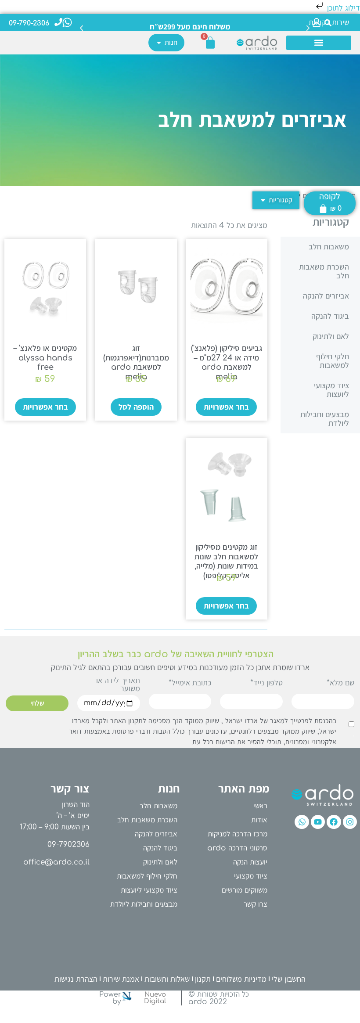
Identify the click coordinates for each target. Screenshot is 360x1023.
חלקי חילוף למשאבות (332, 361)
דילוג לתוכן (342, 8)
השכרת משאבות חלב (324, 271)
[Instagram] (350, 822)
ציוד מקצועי (250, 876)
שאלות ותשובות (167, 979)
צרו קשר (255, 904)
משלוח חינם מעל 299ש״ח (190, 27)
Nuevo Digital (155, 998)
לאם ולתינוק (331, 336)
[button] (81, 20)
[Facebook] (334, 822)
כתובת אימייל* (190, 683)
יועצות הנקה (250, 862)
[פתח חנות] (158, 42)
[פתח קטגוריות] (262, 200)
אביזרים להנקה (326, 296)
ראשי (260, 806)
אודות (259, 820)
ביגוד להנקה (330, 316)
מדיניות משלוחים (241, 979)
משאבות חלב (329, 246)
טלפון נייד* (266, 683)
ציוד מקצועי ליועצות (331, 390)
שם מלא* (340, 683)
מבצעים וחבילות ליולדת (324, 419)
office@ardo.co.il (56, 862)
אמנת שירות (121, 979)
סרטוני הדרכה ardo (237, 848)
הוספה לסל (136, 407)
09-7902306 (68, 844)
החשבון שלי (289, 979)
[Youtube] (318, 822)
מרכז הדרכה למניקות (237, 834)
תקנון (203, 979)
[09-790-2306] (58, 22)
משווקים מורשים (244, 890)
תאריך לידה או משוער (118, 685)
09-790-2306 (29, 23)
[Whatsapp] (302, 822)
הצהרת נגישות (75, 979)
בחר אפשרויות (226, 407)
